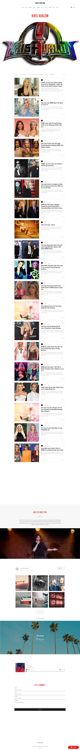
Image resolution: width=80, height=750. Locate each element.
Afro (30, 74)
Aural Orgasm (52, 74)
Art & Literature (23, 74)
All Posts (16, 74)
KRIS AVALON (40, 3)
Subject (16, 707)
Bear (46, 74)
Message (16, 711)
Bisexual (41, 74)
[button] (64, 74)
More (58, 74)
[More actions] (63, 80)
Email (16, 703)
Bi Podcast (35, 74)
